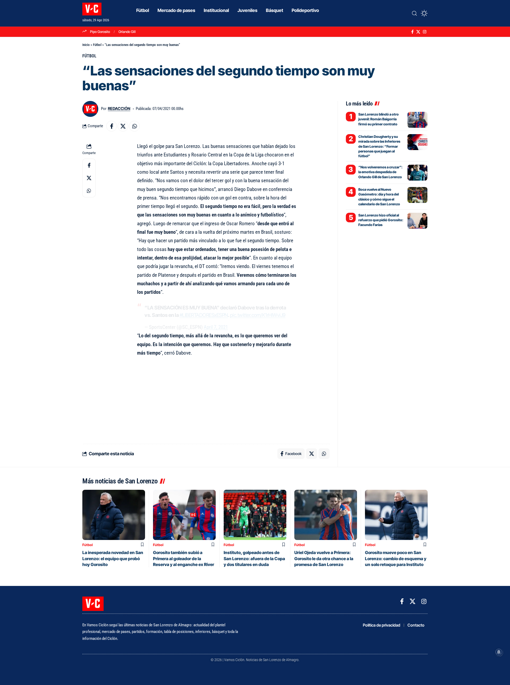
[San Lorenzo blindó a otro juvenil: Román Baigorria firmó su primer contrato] (417, 120)
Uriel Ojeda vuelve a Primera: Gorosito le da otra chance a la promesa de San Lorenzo (323, 558)
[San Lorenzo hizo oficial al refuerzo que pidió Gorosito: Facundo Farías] (417, 221)
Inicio (86, 45)
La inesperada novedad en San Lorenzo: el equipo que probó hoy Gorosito (112, 558)
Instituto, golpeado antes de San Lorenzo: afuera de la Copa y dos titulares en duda (254, 558)
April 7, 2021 (216, 327)
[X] (418, 32)
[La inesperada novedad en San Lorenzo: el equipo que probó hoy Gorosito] (113, 515)
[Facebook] (412, 32)
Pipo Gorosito (100, 31)
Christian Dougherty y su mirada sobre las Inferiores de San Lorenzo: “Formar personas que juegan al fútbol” (379, 146)
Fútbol (97, 45)
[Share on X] (123, 126)
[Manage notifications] (499, 652)
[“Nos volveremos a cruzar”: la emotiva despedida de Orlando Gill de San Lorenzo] (417, 173)
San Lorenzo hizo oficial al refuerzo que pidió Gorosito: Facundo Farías (380, 220)
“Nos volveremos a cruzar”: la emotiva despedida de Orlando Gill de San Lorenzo (380, 172)
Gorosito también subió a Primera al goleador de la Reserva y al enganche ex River (183, 558)
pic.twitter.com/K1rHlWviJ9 (258, 315)
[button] (414, 13)
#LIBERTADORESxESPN (204, 315)
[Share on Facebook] (111, 126)
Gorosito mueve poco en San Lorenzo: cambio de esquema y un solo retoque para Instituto (395, 558)
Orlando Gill (127, 31)
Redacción (119, 108)
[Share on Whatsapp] (134, 126)
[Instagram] (425, 32)
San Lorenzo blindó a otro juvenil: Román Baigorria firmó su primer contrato (378, 119)
